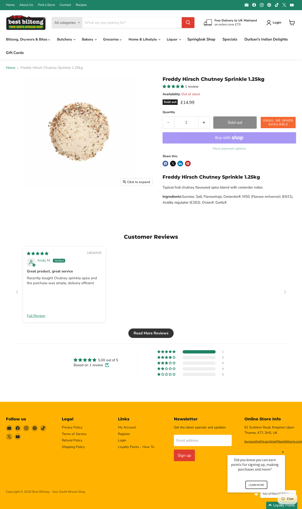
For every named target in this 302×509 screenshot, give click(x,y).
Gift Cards (15, 52)
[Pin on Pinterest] (188, 163)
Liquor (172, 39)
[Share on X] (173, 163)
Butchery (65, 39)
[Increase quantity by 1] (204, 122)
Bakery (88, 39)
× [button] (283, 452)
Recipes (81, 5)
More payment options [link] (229, 149)
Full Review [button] (36, 315)
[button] (174, 86)
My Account (127, 427)
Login (122, 440)
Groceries (111, 39)
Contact (65, 5)
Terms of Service (74, 434)
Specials (229, 39)
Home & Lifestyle (143, 39)
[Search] (188, 22)
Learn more (256, 485)
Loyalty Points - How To (136, 447)
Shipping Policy (73, 447)
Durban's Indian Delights (266, 39)
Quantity (169, 112)
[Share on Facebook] (165, 163)
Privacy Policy (72, 427)
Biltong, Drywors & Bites (27, 39)
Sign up (184, 455)
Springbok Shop (201, 39)
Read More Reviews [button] (151, 333)
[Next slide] (285, 292)
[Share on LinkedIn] (180, 163)
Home (10, 5)
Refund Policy (72, 440)
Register (124, 434)
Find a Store (46, 5)
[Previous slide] (17, 292)
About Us (26, 5)
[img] (37, 253)
